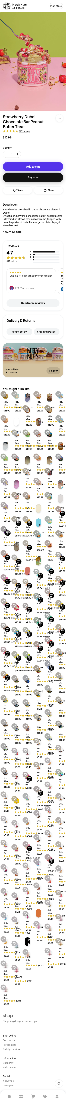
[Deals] (45, 1096)
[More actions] (59, 118)
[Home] (9, 1096)
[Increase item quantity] (17, 154)
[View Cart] (33, 1096)
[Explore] (21, 1096)
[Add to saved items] (3, 394)
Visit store (56, 5)
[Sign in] (57, 1096)
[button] (33, 253)
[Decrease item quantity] (6, 154)
